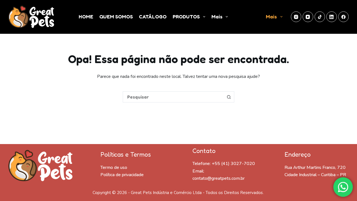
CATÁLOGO (153, 16)
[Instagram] (296, 16)
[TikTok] (320, 16)
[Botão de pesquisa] (228, 97)
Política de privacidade (122, 175)
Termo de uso (113, 167)
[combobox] (173, 96)
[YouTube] (308, 16)
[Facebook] (343, 16)
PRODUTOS (186, 16)
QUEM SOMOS (116, 16)
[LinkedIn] (331, 16)
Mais (217, 16)
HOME (86, 16)
